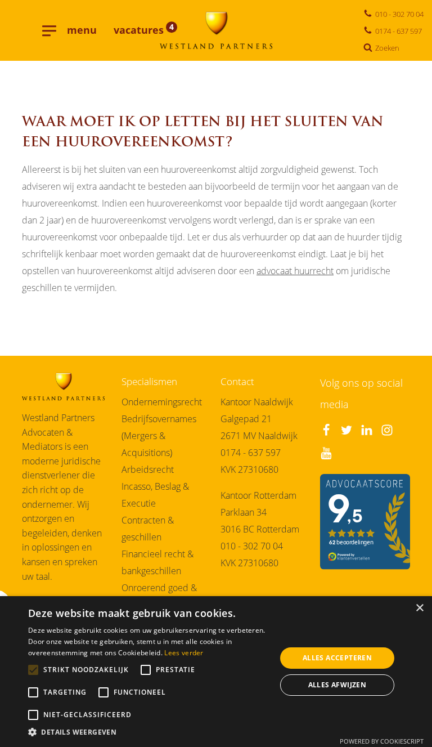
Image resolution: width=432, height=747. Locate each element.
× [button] (419, 608)
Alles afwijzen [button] (337, 685)
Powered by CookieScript (382, 741)
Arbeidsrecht (148, 469)
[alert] (216, 671)
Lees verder (183, 652)
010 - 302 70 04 (251, 546)
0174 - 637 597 (250, 452)
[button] (148, 732)
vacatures (144, 30)
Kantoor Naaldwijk (256, 402)
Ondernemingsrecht (162, 402)
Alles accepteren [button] (337, 658)
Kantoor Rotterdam (258, 495)
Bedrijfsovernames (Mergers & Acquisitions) (159, 436)
